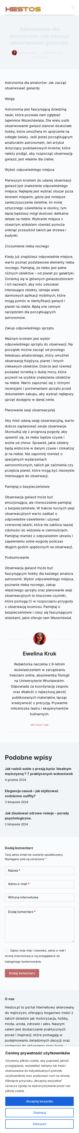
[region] (39, 1089)
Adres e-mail (18, 884)
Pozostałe (39, 57)
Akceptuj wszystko (39, 1101)
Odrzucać (39, 1124)
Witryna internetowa (23, 897)
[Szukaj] (73, 7)
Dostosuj (39, 1112)
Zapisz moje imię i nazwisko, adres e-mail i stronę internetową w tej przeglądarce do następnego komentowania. (35, 956)
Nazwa (14, 870)
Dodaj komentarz (22, 912)
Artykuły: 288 (39, 724)
